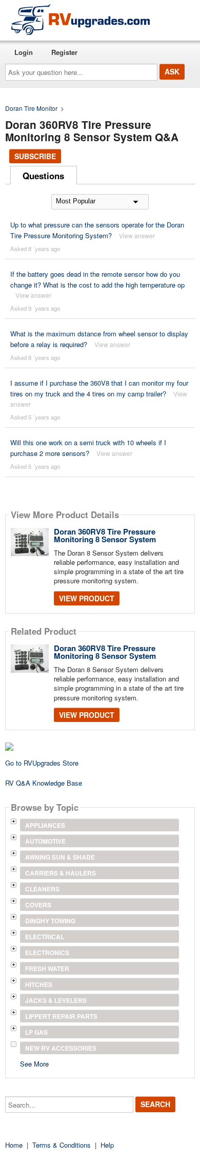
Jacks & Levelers (56, 1000)
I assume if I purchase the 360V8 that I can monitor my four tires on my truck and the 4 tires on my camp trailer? (99, 388)
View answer (137, 235)
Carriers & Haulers (60, 873)
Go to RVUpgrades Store (41, 763)
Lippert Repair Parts (61, 1016)
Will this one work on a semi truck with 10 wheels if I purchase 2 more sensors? (88, 448)
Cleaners (42, 888)
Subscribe (35, 156)
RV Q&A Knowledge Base (43, 783)
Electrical (44, 936)
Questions (43, 175)
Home (14, 1145)
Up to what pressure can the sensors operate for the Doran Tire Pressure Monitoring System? (97, 230)
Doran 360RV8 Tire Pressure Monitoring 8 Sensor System (105, 535)
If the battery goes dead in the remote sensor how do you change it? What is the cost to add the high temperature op (97, 279)
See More (34, 1063)
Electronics (47, 952)
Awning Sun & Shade (60, 857)
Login (23, 52)
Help (107, 1145)
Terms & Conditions (61, 1145)
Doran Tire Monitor (31, 108)
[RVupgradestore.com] (80, 19)
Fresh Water (47, 968)
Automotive (45, 841)
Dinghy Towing (50, 920)
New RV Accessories (60, 1048)
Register (64, 52)
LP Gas (36, 1032)
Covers (38, 904)
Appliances (45, 825)
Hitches (38, 984)
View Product (86, 598)
